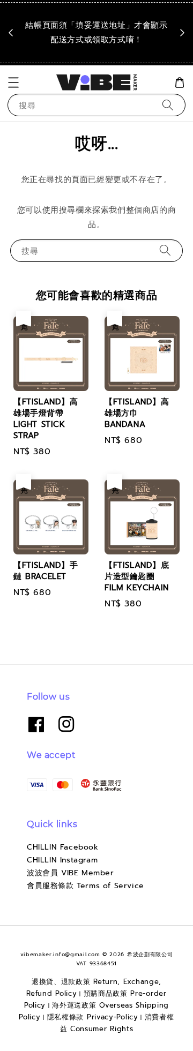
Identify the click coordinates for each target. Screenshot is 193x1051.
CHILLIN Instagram (62, 860)
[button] (13, 82)
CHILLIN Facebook (63, 847)
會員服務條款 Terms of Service (85, 885)
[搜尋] (168, 104)
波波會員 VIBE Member (70, 873)
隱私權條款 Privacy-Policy (92, 1017)
